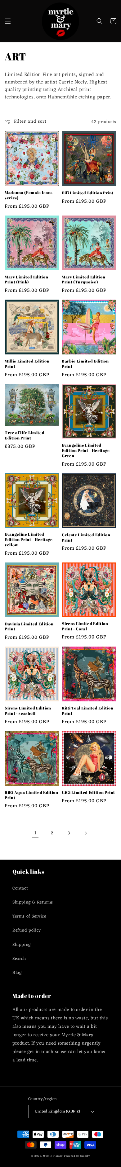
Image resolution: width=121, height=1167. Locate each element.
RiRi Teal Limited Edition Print (88, 710)
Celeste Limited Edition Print (86, 537)
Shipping (21, 945)
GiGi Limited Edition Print (88, 792)
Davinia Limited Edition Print (29, 626)
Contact (20, 888)
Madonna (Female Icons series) (29, 195)
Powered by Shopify (77, 1156)
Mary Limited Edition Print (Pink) (26, 279)
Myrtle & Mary (53, 1156)
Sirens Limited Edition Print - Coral (85, 626)
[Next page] (85, 833)
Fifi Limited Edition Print (88, 193)
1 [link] (35, 833)
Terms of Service (29, 916)
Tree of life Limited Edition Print (24, 435)
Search (19, 959)
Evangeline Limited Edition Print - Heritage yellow (29, 539)
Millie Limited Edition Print (27, 363)
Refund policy (26, 930)
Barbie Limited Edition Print (85, 363)
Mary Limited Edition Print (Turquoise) (83, 279)
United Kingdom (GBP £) (57, 1111)
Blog (17, 973)
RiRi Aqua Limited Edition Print (31, 795)
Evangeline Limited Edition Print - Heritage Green (86, 450)
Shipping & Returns (32, 902)
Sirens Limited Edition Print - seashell (28, 710)
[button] (8, 21)
